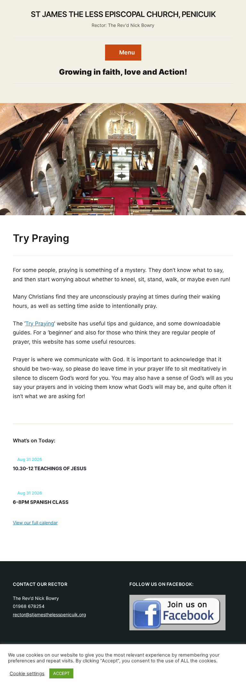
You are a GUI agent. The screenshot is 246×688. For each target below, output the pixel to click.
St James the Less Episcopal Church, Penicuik (123, 14)
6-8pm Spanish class (41, 502)
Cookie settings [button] (27, 673)
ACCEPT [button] (61, 673)
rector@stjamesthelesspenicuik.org (49, 614)
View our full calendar (35, 522)
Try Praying (39, 323)
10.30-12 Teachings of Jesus (49, 468)
